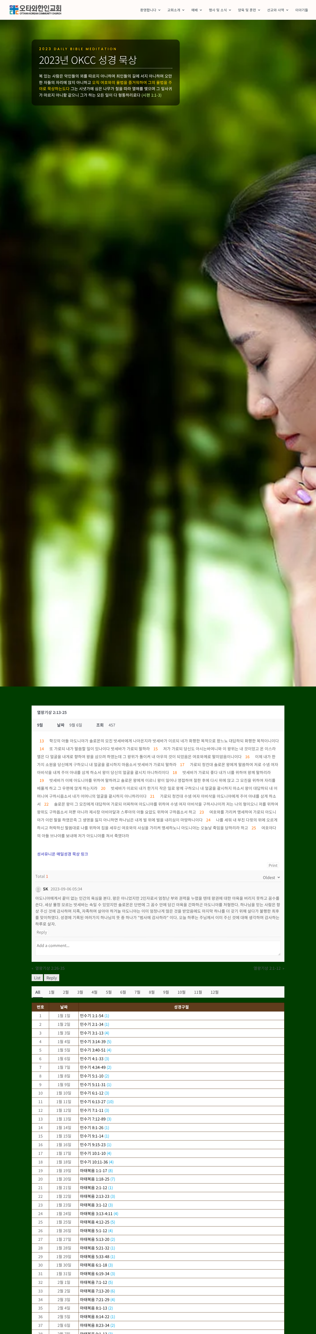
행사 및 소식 (218, 10)
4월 (95, 992)
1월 (52, 992)
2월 (66, 992)
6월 (123, 992)
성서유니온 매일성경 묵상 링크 (62, 854)
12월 (215, 992)
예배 (194, 10)
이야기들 (301, 10)
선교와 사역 (275, 10)
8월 (152, 992)
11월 (198, 992)
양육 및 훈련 (247, 10)
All (37, 992)
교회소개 (173, 10)
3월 (80, 992)
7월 (137, 992)
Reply (42, 931)
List (37, 978)
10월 (182, 992)
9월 (166, 992)
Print (273, 865)
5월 (109, 992)
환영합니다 (148, 10)
